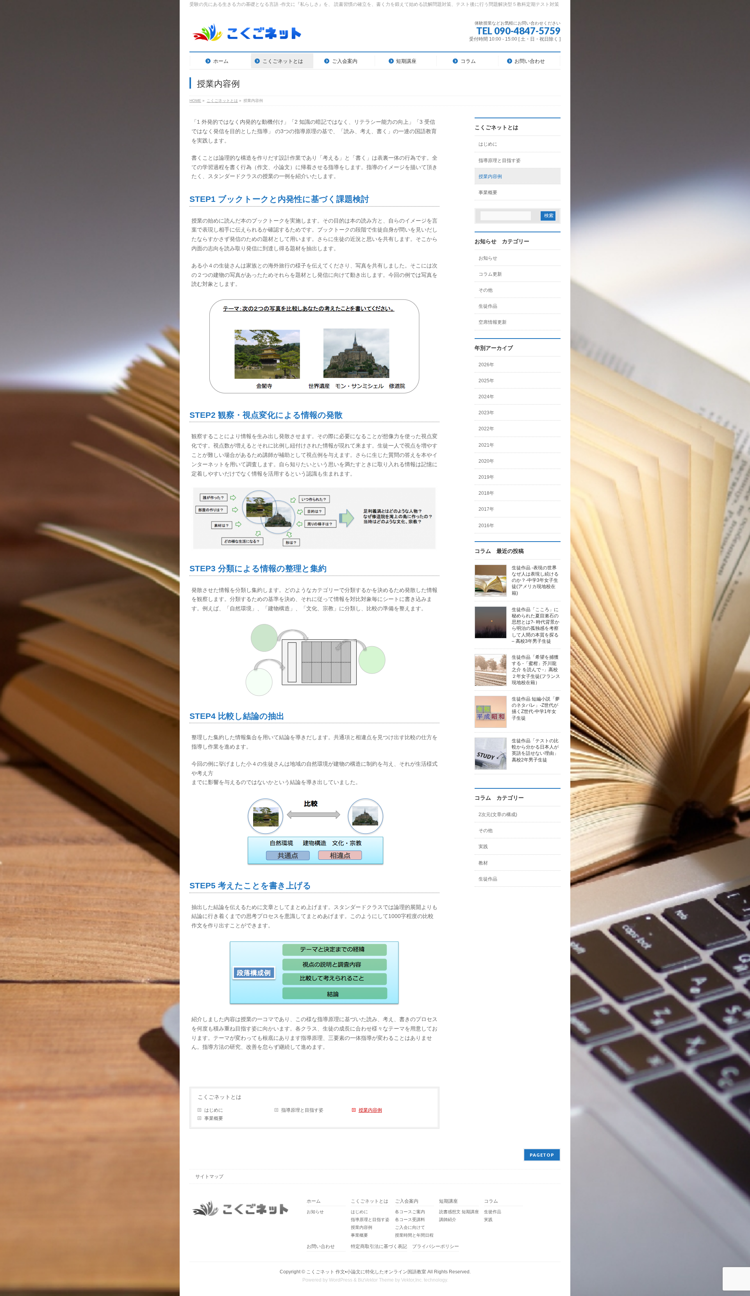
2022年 (486, 428)
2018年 (486, 493)
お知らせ (488, 258)
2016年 (486, 525)
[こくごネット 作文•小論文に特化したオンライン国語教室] (246, 35)
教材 (483, 863)
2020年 (486, 461)
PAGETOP (542, 1154)
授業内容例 (370, 1110)
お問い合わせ (321, 1246)
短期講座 (448, 1201)
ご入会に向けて (410, 1227)
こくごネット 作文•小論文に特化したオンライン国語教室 (366, 1272)
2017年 (486, 509)
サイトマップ (209, 1176)
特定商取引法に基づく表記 (379, 1246)
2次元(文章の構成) (498, 814)
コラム (491, 1201)
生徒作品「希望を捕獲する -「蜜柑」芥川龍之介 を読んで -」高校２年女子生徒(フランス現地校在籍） (536, 669)
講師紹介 (447, 1219)
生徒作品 (488, 306)
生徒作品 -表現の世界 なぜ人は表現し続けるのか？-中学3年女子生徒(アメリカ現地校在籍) (535, 580)
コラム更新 (490, 274)
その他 (486, 290)
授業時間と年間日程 (414, 1235)
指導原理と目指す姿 (302, 1110)
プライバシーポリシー (435, 1246)
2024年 (486, 396)
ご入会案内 (406, 1201)
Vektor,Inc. (412, 1280)
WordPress (340, 1280)
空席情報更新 (493, 322)
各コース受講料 (410, 1219)
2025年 (486, 380)
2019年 (486, 477)
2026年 (486, 364)
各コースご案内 (410, 1211)
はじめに (213, 1110)
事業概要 (213, 1118)
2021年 (486, 445)
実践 (483, 846)
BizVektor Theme (376, 1280)
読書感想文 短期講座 (459, 1211)
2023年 (486, 412)
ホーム (314, 1201)
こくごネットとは (219, 1097)
